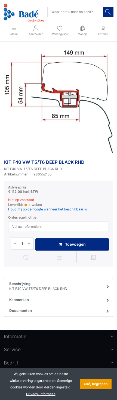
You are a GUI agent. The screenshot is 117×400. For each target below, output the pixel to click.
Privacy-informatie (41, 394)
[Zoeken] (108, 12)
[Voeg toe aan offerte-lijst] (94, 258)
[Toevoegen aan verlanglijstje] (26, 258)
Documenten (20, 310)
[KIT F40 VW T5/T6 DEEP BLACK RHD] (58, 101)
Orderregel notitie (22, 217)
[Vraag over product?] (60, 258)
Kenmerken (19, 299)
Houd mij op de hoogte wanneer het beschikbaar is (47, 209)
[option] (58, 101)
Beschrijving (38, 286)
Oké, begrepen (95, 384)
